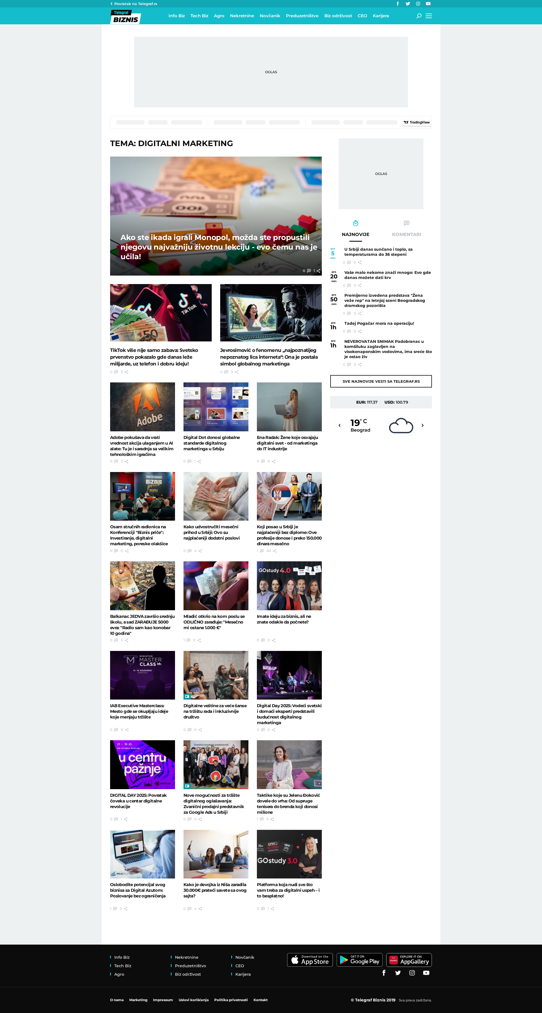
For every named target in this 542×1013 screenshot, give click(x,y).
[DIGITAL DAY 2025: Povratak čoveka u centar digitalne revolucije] (142, 764)
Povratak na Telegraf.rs (135, 3)
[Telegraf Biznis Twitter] (408, 3)
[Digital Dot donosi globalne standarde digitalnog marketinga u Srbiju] (215, 406)
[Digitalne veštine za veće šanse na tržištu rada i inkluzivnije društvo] (215, 675)
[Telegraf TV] (428, 3)
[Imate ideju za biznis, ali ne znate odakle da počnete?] (289, 585)
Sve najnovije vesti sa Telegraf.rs (381, 381)
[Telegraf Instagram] (418, 3)
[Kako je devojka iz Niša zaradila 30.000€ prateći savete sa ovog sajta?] (215, 854)
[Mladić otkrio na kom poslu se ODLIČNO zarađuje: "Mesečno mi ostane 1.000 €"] (215, 585)
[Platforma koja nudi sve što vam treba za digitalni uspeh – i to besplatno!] (289, 854)
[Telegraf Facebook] (397, 3)
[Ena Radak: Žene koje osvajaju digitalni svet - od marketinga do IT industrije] (289, 406)
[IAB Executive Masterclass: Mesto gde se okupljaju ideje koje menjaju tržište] (142, 675)
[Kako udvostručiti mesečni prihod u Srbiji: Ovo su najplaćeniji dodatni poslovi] (215, 496)
